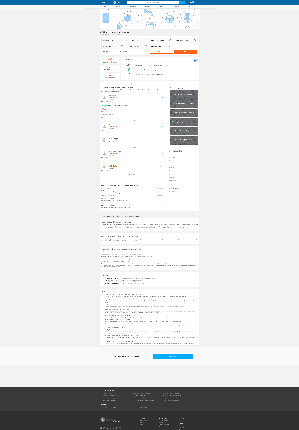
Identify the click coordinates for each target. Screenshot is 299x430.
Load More (133, 120)
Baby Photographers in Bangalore (112, 395)
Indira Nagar (172, 184)
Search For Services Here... (153, 2)
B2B (140, 429)
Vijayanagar (172, 177)
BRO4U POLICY (163, 418)
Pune (170, 195)
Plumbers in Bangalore (139, 395)
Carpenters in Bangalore (109, 400)
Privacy (161, 422)
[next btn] (137, 179)
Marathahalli (172, 164)
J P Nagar (171, 174)
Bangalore (120, 2)
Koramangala (172, 154)
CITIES (181, 423)
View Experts (162, 51)
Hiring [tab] (130, 83)
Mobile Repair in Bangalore (110, 398)
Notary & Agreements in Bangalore (142, 393)
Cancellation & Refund (164, 420)
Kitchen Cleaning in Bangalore (141, 398)
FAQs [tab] (151, 83)
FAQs (160, 426)
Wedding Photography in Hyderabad (113, 407)
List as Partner (173, 356)
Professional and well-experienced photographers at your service (151, 70)
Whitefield (172, 160)
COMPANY (143, 418)
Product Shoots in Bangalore (110, 393)
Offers (141, 424)
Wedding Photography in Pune (141, 407)
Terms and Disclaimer (164, 424)
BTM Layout (172, 180)
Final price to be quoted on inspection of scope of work (148, 74)
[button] (120, 2)
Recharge (142, 422)
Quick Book (186, 51)
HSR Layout (172, 157)
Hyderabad (172, 191)
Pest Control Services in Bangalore (172, 395)
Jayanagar (172, 170)
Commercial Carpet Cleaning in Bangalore (144, 400)
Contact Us (142, 426)
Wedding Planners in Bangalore (171, 400)
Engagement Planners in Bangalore (172, 398)
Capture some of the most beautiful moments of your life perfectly (151, 65)
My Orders (181, 420)
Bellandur (172, 167)
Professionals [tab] (110, 83)
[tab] (104, 7)
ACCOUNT (182, 418)
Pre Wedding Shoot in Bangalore (171, 393)
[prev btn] (128, 179)
